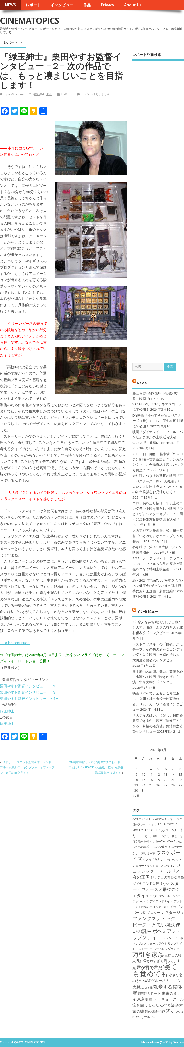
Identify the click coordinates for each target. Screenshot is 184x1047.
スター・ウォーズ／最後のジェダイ (156, 889)
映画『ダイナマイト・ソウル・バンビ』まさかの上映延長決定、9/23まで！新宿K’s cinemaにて (157, 437)
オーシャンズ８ (173, 859)
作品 (87, 4)
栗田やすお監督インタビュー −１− (29, 685)
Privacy (107, 4)
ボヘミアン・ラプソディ (156, 934)
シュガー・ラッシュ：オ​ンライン (154, 866)
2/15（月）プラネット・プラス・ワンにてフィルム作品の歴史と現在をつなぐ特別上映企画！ (157, 563)
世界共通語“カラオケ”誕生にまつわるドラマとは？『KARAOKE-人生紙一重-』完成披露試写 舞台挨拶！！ (95, 767)
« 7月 (135, 796)
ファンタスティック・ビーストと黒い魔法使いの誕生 (156, 924)
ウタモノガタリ (153, 859)
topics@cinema (14, 94)
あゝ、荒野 (151, 836)
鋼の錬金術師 (155, 1011)
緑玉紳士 (7, 711)
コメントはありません (95, 94)
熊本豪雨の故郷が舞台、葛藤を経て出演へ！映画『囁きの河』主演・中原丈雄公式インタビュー (157, 676)
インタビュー (62, 4)
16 (136, 780)
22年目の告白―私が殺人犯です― (154, 819)
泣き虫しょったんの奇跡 (153, 1005)
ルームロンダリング (166, 949)
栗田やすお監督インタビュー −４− (29, 698)
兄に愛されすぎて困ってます (158, 961)
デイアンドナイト (161, 901)
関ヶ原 (173, 1010)
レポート (33, 4)
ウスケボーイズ (156, 855)
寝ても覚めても (154, 970)
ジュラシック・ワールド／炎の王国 (156, 871)
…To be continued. (15, 642)
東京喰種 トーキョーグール (160, 999)
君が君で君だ (149, 967)
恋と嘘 (149, 987)
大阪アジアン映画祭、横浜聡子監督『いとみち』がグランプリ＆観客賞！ (157, 535)
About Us (132, 4)
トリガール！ (161, 907)
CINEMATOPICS (29, 20)
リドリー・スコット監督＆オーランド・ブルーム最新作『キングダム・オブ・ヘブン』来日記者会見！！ (27, 767)
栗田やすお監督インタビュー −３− (29, 692)
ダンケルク (142, 901)
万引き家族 (148, 954)
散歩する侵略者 (157, 989)
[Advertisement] (158, 207)
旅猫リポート (149, 993)
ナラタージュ (172, 912)
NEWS (10, 4)
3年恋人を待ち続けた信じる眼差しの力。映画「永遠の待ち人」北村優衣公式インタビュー (157, 627)
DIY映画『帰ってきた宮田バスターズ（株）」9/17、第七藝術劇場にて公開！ (157, 420)
